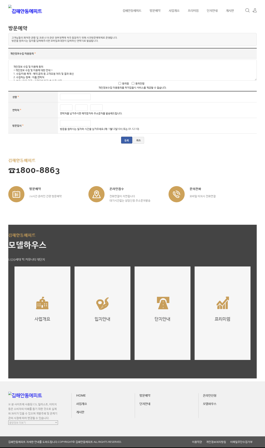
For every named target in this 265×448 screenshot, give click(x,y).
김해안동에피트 (132, 10)
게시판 (230, 10)
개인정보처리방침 (216, 441)
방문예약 (155, 10)
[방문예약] (16, 194)
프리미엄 (193, 10)
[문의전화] (177, 194)
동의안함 (140, 83)
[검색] (247, 10)
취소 (138, 140)
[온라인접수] (96, 194)
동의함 (125, 83)
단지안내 (212, 10)
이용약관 (197, 441)
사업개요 (174, 10)
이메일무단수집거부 (241, 441)
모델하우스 (209, 403)
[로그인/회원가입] (254, 10)
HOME (81, 395)
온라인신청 (209, 395)
